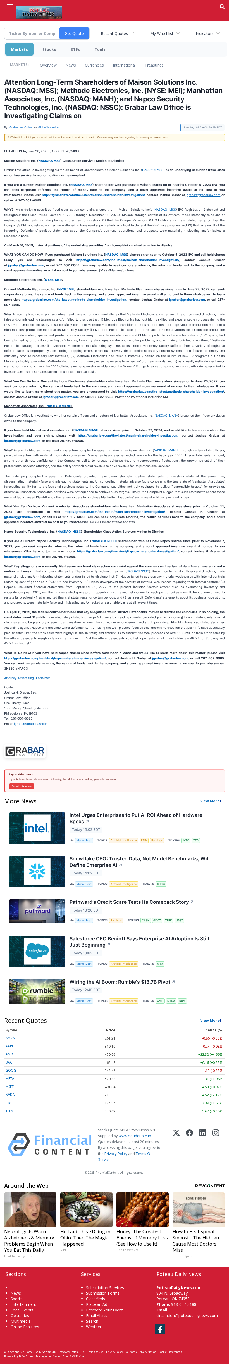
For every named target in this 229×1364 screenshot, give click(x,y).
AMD (160, 1000)
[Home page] (39, 11)
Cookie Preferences (170, 1352)
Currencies (94, 65)
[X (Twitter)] (176, 1145)
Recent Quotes (114, 33)
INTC (186, 840)
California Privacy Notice (141, 1352)
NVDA (171, 1000)
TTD (196, 840)
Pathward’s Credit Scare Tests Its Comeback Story (132, 902)
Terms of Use (95, 1352)
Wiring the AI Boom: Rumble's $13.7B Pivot (123, 982)
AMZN (10, 1038)
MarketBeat (84, 840)
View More (210, 800)
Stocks (49, 49)
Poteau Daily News (37, 1352)
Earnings (157, 840)
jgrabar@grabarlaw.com (31, 724)
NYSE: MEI (53, 280)
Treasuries (154, 65)
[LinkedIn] (202, 1145)
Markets (19, 49)
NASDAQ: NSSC (69, 531)
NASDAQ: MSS (49, 161)
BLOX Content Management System (40, 1356)
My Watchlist (161, 33)
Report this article (22, 786)
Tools (100, 49)
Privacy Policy (115, 1153)
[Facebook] (189, 1145)
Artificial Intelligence (124, 840)
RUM (182, 1000)
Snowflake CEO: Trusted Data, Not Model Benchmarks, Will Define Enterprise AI (140, 862)
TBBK (168, 920)
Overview (48, 65)
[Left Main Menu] (10, 4)
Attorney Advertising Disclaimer (27, 678)
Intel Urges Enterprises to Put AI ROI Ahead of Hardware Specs (136, 818)
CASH (145, 920)
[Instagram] (215, 1145)
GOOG (11, 1070)
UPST (179, 920)
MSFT (10, 1086)
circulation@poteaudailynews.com (187, 1315)
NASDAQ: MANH (59, 406)
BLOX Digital (77, 1356)
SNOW (161, 884)
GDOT (157, 920)
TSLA (9, 1111)
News (71, 65)
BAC (9, 1062)
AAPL (10, 1046)
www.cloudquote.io (135, 1135)
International (124, 65)
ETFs (75, 49)
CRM (160, 963)
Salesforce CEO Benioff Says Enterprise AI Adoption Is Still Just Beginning (139, 942)
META (10, 1078)
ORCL (10, 1102)
